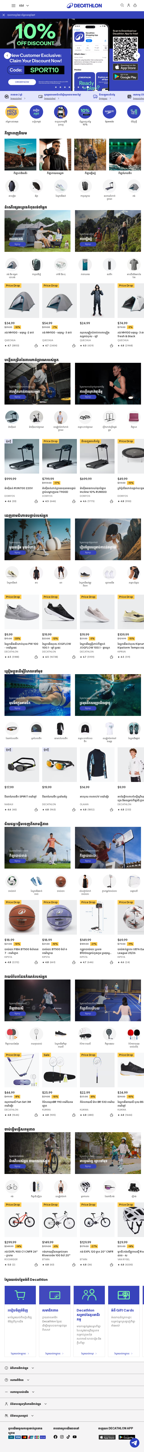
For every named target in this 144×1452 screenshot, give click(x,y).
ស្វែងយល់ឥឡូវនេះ (18, 1353)
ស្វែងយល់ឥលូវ (87, 1353)
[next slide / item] (136, 55)
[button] (56, 87)
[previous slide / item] (7, 55)
